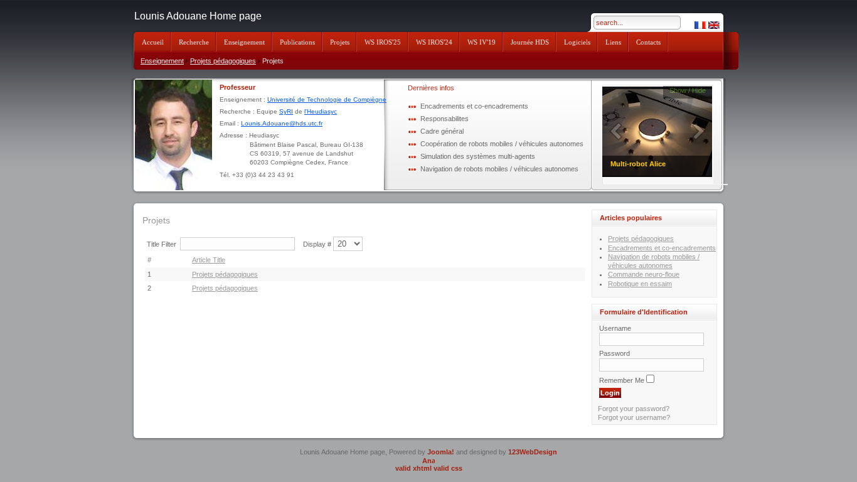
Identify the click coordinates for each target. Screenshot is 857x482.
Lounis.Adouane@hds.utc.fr (281, 123)
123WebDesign (532, 452)
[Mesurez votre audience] (428, 460)
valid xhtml (413, 468)
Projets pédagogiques (223, 61)
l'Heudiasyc (320, 111)
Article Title (208, 260)
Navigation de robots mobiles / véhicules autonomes (499, 169)
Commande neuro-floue (643, 274)
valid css (448, 468)
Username (615, 328)
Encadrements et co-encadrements (474, 106)
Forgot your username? (634, 417)
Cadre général (442, 131)
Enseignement (162, 61)
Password (614, 353)
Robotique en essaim (640, 283)
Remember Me (621, 380)
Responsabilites (444, 118)
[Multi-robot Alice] (657, 131)
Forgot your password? (633, 408)
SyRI (286, 111)
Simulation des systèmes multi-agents (477, 156)
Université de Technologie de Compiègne (326, 99)
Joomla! (440, 452)
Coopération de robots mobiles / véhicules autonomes (501, 143)
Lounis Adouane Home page (198, 16)
